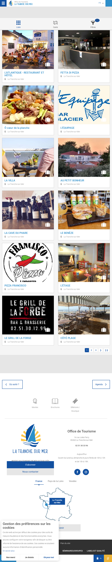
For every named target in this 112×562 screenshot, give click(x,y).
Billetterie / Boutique (75, 409)
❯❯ (106, 350)
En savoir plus (8, 551)
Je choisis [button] (29, 557)
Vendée (72, 481)
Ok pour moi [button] (49, 557)
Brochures (55, 407)
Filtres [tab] (93, 27)
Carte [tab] (55, 27)
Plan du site (65, 543)
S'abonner (30, 464)
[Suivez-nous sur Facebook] (77, 472)
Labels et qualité (96, 551)
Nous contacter (30, 471)
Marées (35, 407)
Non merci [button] (10, 557)
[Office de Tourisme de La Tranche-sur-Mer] (30, 438)
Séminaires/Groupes (72, 551)
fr (100, 3)
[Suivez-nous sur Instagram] (86, 472)
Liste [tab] (18, 27)
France (39, 481)
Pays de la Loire (56, 481)
